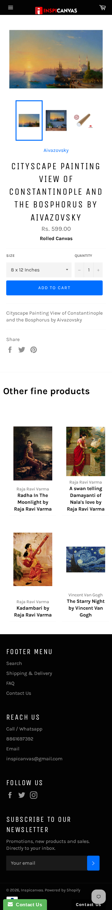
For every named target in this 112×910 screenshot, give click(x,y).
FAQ (10, 683)
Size (10, 255)
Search (14, 663)
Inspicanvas (32, 890)
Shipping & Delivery (29, 673)
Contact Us (18, 693)
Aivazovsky (56, 150)
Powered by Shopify (62, 890)
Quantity (83, 255)
